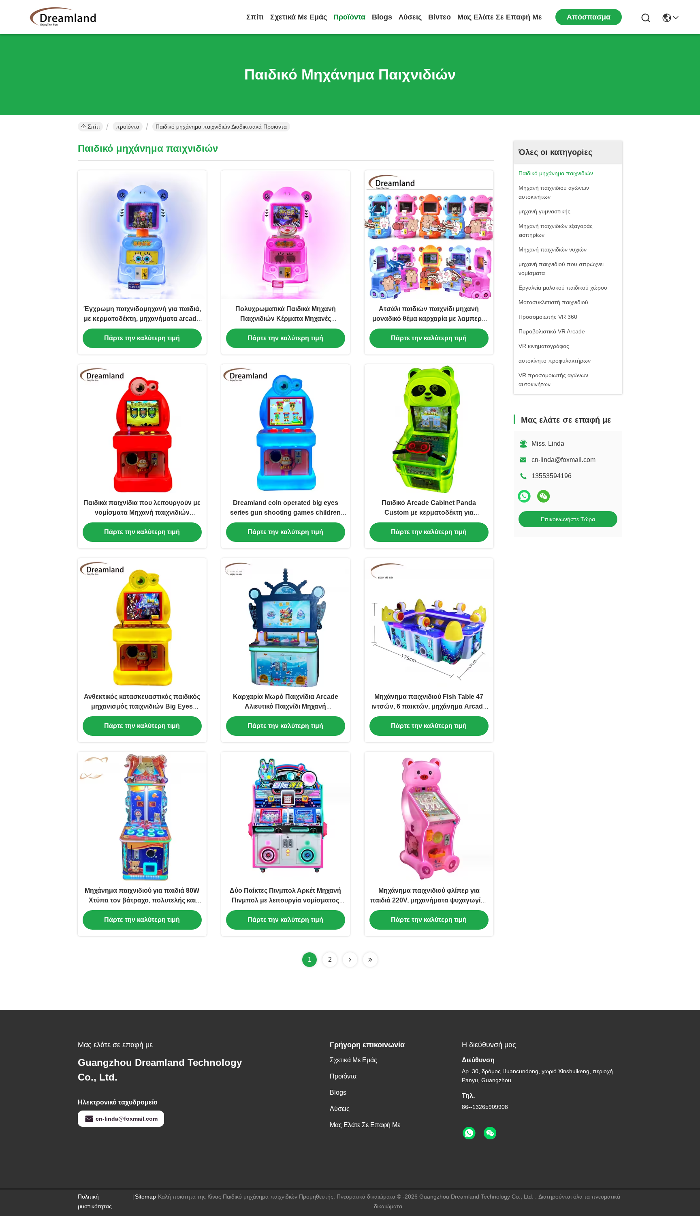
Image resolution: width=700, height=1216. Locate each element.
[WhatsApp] (524, 496)
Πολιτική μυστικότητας (95, 1201)
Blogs (382, 17)
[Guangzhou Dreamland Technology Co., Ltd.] (64, 17)
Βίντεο (439, 17)
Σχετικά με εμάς (298, 17)
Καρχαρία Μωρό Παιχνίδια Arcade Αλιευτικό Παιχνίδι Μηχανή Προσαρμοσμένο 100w (285, 706)
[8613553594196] (469, 1133)
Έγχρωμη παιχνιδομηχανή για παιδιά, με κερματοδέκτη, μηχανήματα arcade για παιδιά (142, 318)
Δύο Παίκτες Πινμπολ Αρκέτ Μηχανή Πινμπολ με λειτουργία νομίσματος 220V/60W (285, 900)
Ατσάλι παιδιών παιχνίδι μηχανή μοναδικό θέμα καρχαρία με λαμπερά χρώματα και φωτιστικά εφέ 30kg (429, 318)
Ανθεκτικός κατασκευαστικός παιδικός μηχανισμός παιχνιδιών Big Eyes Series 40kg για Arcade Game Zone (142, 706)
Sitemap (145, 1196)
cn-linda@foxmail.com (563, 459)
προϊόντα (349, 17)
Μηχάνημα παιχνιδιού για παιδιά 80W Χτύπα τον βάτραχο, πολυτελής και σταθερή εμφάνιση (142, 900)
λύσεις (410, 17)
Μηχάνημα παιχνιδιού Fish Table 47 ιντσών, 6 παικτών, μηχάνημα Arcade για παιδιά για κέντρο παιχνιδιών (429, 706)
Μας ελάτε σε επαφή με (499, 17)
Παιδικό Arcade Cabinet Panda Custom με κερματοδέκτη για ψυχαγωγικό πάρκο (429, 512)
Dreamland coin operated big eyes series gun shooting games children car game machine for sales (285, 512)
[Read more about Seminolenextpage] (350, 959)
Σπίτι (255, 17)
